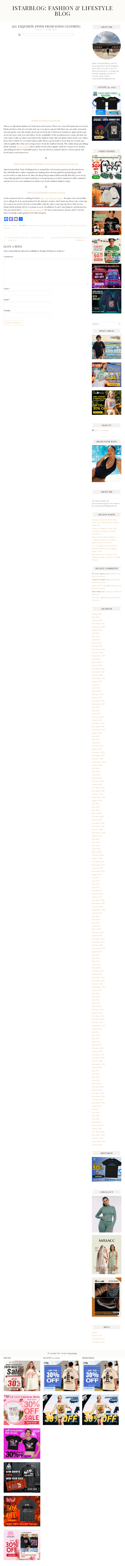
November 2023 (98, 672)
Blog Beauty (73, 1353)
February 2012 (97, 1087)
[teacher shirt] (22, 1424)
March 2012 (96, 1083)
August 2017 (97, 874)
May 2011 (95, 1116)
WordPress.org (98, 1342)
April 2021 (96, 743)
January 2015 (97, 974)
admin (54, 30)
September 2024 (98, 656)
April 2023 (96, 688)
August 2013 (97, 1029)
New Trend (73, 225)
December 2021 (98, 723)
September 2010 (98, 1141)
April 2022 (96, 714)
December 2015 (98, 939)
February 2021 (97, 746)
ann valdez (96, 597)
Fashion (65, 225)
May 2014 (95, 1000)
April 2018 (96, 849)
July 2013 (95, 1032)
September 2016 (98, 910)
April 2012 (96, 1080)
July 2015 (95, 955)
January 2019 (97, 820)
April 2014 (96, 1003)
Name (7, 288)
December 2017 (98, 862)
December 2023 (98, 669)
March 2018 (96, 852)
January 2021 (97, 749)
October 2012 (97, 1061)
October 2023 (97, 675)
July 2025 (95, 633)
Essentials (56, 225)
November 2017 (98, 865)
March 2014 (96, 1006)
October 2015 (97, 945)
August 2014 (97, 990)
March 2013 (96, 1045)
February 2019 (98, 817)
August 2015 (97, 952)
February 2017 (97, 894)
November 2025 (98, 624)
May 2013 (95, 1038)
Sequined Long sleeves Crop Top (45, 120)
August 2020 (97, 765)
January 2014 (97, 1013)
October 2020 (97, 759)
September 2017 (98, 871)
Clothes (48, 225)
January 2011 (97, 1129)
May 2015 (95, 961)
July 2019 (95, 804)
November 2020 (98, 755)
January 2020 (97, 784)
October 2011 (97, 1100)
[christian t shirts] (106, 207)
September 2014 (98, 987)
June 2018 (96, 842)
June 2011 (95, 1112)
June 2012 (96, 1074)
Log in (94, 1332)
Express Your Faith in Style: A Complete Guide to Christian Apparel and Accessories (104, 540)
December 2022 (98, 701)
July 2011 (95, 1109)
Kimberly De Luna (99, 585)
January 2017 (97, 897)
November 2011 (98, 1096)
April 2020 (96, 775)
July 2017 (95, 878)
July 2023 (95, 685)
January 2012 (97, 1090)
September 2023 (98, 678)
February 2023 (98, 694)
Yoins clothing (22, 147)
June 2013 (96, 1035)
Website (7, 310)
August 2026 (97, 614)
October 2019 (97, 794)
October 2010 (97, 1138)
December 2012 (98, 1055)
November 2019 (98, 791)
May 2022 (95, 710)
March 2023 (96, 691)
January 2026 (97, 620)
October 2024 (97, 653)
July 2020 (95, 768)
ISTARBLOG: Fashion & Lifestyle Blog (62, 10)
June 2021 (96, 736)
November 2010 (98, 1135)
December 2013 (98, 1016)
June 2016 (96, 919)
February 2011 (97, 1125)
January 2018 (97, 858)
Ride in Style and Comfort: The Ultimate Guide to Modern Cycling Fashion (106, 557)
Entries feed (97, 1335)
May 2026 (95, 617)
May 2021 (95, 739)
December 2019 (98, 788)
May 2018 (95, 845)
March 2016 (96, 929)
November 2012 (98, 1058)
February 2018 (98, 855)
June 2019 (96, 807)
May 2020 (96, 771)
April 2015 (96, 964)
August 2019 (97, 800)
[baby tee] (22, 1458)
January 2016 (97, 935)
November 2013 (98, 1019)
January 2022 (97, 720)
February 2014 (98, 1009)
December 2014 (98, 977)
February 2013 (97, 1048)
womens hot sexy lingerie (32, 210)
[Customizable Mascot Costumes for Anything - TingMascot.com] (100, 430)
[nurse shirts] (22, 1559)
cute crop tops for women (51, 198)
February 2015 (98, 971)
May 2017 (95, 884)
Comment (9, 256)
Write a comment (11, 225)
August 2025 (97, 630)
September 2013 (98, 1026)
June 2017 (96, 881)
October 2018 (97, 829)
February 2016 (98, 932)
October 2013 (97, 1022)
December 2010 (98, 1132)
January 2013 (97, 1051)
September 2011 (98, 1103)
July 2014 (95, 993)
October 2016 (97, 907)
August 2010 (97, 1145)
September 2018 (98, 833)
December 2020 (98, 752)
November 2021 (98, 726)
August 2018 (97, 836)
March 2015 (96, 968)
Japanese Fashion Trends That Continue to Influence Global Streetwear (104, 531)
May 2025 (95, 636)
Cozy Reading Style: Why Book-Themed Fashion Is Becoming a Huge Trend (105, 548)
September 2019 (98, 797)
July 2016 (95, 916)
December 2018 (98, 823)
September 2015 (98, 948)
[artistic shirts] (106, 140)
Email (7, 299)
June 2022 (96, 707)
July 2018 (95, 839)
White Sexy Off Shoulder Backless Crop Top (46, 192)
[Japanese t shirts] (106, 234)
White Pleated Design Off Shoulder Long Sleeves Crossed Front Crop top (46, 164)
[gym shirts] (22, 1492)
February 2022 (98, 717)
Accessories (32, 225)
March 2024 (96, 662)
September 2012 (98, 1064)
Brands (41, 225)
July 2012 (95, 1071)
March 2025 (96, 643)
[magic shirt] (106, 288)
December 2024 (98, 649)
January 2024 (97, 665)
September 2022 (98, 704)
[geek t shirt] (106, 115)
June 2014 (96, 997)
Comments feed (98, 1339)
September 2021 (98, 730)
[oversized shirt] (22, 1390)
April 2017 (96, 887)
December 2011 (98, 1093)
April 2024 (96, 659)
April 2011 (96, 1119)
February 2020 (98, 781)
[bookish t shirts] (106, 414)
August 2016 (97, 913)
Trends (6, 228)
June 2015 (96, 958)
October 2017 (97, 868)
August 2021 (97, 733)
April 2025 (96, 640)
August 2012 (97, 1067)
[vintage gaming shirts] (22, 1526)
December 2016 (98, 900)
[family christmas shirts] (106, 179)
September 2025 (98, 627)
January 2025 (97, 646)
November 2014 (98, 981)
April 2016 (96, 926)
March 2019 (96, 813)
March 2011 (96, 1122)
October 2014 (97, 984)
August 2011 (97, 1106)
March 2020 (97, 778)
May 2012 (95, 1077)
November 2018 (98, 826)
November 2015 (98, 942)
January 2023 (97, 697)
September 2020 (98, 762)
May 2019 (95, 810)
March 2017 (96, 891)
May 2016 (95, 923)
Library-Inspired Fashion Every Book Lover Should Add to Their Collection (105, 522)
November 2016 (98, 903)
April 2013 (96, 1042)
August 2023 (97, 681)
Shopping (82, 225)
